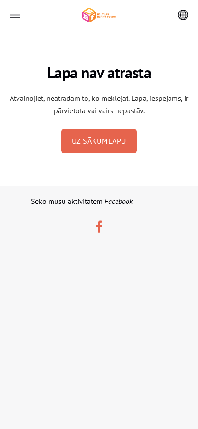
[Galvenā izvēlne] (15, 15)
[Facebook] (99, 227)
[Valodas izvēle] (183, 15)
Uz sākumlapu (99, 140)
